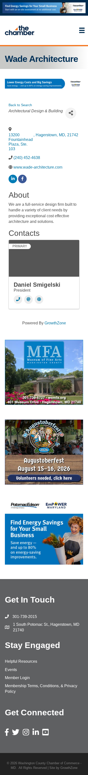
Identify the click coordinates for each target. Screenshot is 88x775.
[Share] (70, 113)
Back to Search (20, 105)
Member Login (17, 678)
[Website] (39, 299)
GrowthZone (55, 323)
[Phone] (18, 299)
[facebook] (22, 179)
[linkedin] (13, 179)
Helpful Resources (21, 661)
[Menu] (63, 30)
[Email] (28, 299)
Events (11, 670)
